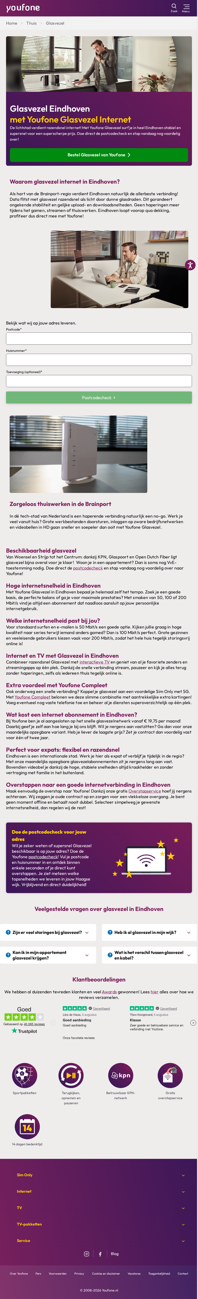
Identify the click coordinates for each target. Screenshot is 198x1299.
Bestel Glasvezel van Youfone (96, 155)
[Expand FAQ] (87, 932)
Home (11, 23)
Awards (109, 992)
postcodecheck (88, 568)
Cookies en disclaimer (106, 1273)
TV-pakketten (29, 1224)
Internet (24, 1191)
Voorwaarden (58, 1273)
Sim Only (25, 1174)
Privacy (79, 1273)
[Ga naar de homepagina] (23, 7)
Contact (183, 1273)
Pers (38, 1273)
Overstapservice (144, 791)
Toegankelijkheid (159, 1273)
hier (154, 992)
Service (23, 1240)
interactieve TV (95, 662)
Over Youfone (19, 1273)
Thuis (31, 23)
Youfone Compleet (32, 697)
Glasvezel (55, 23)
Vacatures (134, 1273)
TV (19, 1207)
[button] (99, 397)
